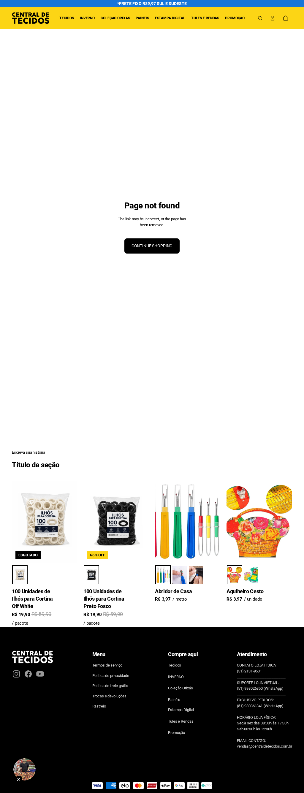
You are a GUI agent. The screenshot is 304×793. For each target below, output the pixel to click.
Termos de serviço (107, 665)
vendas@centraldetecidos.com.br (264, 746)
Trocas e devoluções (109, 696)
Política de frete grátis (110, 685)
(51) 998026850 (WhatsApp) (260, 688)
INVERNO (176, 677)
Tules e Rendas (180, 721)
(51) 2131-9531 (249, 671)
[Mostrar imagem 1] (20, 575)
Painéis (174, 699)
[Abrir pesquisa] (260, 18)
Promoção (176, 732)
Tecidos (174, 665)
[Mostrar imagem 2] (179, 575)
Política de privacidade (110, 675)
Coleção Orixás (180, 688)
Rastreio (99, 706)
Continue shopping (152, 245)
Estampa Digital (181, 709)
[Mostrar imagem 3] (196, 575)
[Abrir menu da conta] (272, 18)
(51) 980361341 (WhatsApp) (260, 706)
